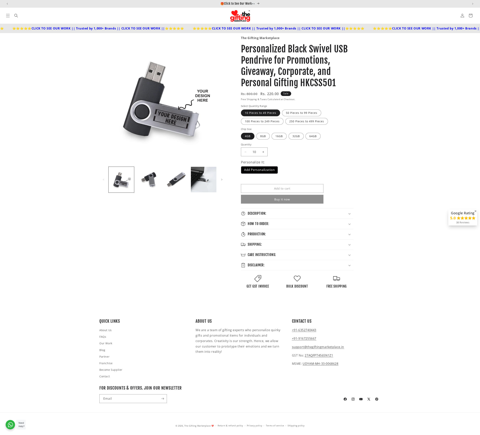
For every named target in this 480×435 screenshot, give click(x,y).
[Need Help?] (10, 424)
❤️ (212, 425)
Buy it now (282, 199)
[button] (8, 15)
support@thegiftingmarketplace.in (318, 347)
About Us (105, 330)
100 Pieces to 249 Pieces (262, 121)
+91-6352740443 (304, 330)
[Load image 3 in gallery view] (176, 179)
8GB (263, 136)
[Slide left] (103, 179)
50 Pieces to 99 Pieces (301, 113)
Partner (104, 356)
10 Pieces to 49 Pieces (260, 113)
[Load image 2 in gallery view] (148, 179)
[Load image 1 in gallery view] (121, 179)
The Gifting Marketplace (197, 425)
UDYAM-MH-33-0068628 (320, 364)
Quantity (246, 144)
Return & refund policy (230, 425)
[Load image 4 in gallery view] (203, 179)
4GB (247, 136)
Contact (104, 376)
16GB (279, 136)
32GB (296, 136)
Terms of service (275, 425)
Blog (102, 350)
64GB (313, 136)
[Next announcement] (473, 3)
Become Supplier (110, 370)
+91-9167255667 (304, 338)
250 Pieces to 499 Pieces (306, 121)
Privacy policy (254, 425)
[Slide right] (222, 179)
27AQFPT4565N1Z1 (319, 355)
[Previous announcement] (7, 3)
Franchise (105, 363)
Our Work (105, 343)
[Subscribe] (162, 398)
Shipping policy (296, 425)
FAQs (102, 336)
